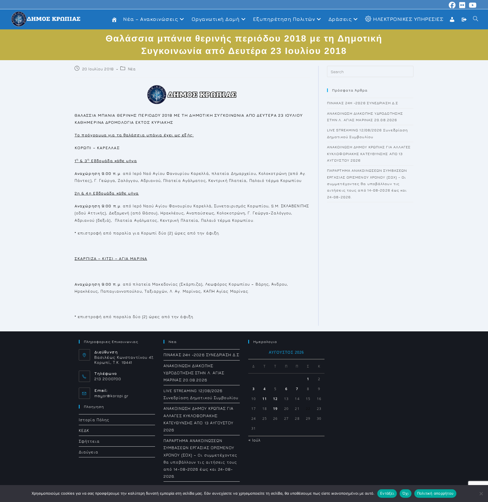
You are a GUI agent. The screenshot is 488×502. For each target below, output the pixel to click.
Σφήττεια (89, 441)
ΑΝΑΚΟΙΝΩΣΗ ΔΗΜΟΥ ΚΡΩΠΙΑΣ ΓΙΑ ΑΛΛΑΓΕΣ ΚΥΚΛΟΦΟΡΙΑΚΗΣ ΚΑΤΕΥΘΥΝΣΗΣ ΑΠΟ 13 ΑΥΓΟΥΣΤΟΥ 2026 (369, 153)
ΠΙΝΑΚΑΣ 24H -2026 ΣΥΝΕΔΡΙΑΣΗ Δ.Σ (362, 103)
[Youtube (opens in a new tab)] (472, 5)
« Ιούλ (254, 440)
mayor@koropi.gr (111, 395)
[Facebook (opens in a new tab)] (452, 5)
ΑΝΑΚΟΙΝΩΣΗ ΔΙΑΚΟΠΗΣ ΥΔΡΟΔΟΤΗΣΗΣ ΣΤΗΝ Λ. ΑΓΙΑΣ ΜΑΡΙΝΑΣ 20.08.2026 (194, 372)
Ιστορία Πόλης (94, 419)
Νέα (132, 68)
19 (275, 408)
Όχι (405, 493)
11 (264, 398)
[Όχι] (481, 493)
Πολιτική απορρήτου (435, 493)
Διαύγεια (88, 451)
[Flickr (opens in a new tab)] (462, 5)
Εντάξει (387, 493)
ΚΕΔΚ (84, 430)
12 (275, 398)
